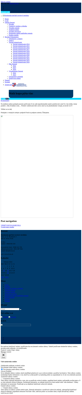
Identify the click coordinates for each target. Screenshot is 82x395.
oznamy (6, 100)
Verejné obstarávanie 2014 (21, 44)
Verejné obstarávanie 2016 (21, 48)
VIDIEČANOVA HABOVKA (11, 225)
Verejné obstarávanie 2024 (21, 62)
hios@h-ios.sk (14, 3)
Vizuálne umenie (14, 28)
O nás (6, 21)
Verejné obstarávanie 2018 (21, 51)
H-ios (2, 100)
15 (8, 270)
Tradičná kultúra (14, 30)
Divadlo (11, 24)
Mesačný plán (5, 12)
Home (7, 19)
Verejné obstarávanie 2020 (21, 55)
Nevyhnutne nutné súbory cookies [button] (11, 367)
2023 (14, 67)
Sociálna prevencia (15, 31)
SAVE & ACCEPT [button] (7, 393)
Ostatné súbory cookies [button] (8, 386)
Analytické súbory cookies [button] (9, 376)
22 (8, 273)
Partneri (7, 80)
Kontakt (7, 82)
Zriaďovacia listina (15, 78)
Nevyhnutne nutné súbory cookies (14, 369)
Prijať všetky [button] (15, 350)
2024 (14, 69)
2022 (14, 66)
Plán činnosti (13, 64)
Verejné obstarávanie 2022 (21, 58)
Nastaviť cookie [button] (6, 350)
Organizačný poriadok (16, 76)
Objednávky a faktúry (16, 39)
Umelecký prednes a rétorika (18, 26)
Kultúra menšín (13, 35)
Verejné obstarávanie (15, 42)
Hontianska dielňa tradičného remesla (20, 33)
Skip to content (5, 2)
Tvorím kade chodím (7, 227)
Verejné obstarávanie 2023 (21, 60)
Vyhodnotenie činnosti (16, 71)
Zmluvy (11, 40)
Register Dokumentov (12, 37)
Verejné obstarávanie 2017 (21, 49)
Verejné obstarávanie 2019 (21, 53)
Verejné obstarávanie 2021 (21, 57)
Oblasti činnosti (10, 22)
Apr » (7, 277)
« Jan (2, 277)
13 (4, 270)
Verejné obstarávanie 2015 (21, 46)
